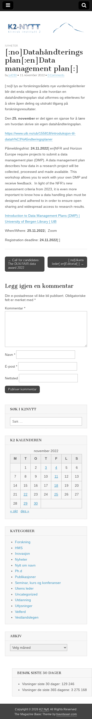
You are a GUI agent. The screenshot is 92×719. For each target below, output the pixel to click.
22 (25, 494)
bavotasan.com (66, 714)
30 (36, 503)
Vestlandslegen (27, 617)
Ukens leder (24, 588)
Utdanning (23, 600)
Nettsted (11, 378)
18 (56, 485)
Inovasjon (22, 553)
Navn (10, 355)
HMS (19, 548)
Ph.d (18, 571)
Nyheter (11, 45)
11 (56, 476)
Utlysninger (23, 606)
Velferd (20, 612)
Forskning (22, 542)
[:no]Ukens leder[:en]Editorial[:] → (68, 262)
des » (25, 511)
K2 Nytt (44, 709)
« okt (14, 511)
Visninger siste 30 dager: (42, 684)
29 (25, 503)
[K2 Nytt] (46, 23)
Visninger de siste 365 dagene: (46, 690)
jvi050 (13, 75)
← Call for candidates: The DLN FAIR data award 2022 (24, 264)
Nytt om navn (25, 565)
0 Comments (56, 75)
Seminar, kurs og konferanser (38, 583)
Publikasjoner (25, 577)
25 (56, 494)
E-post (11, 366)
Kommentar (15, 308)
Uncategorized (26, 594)
